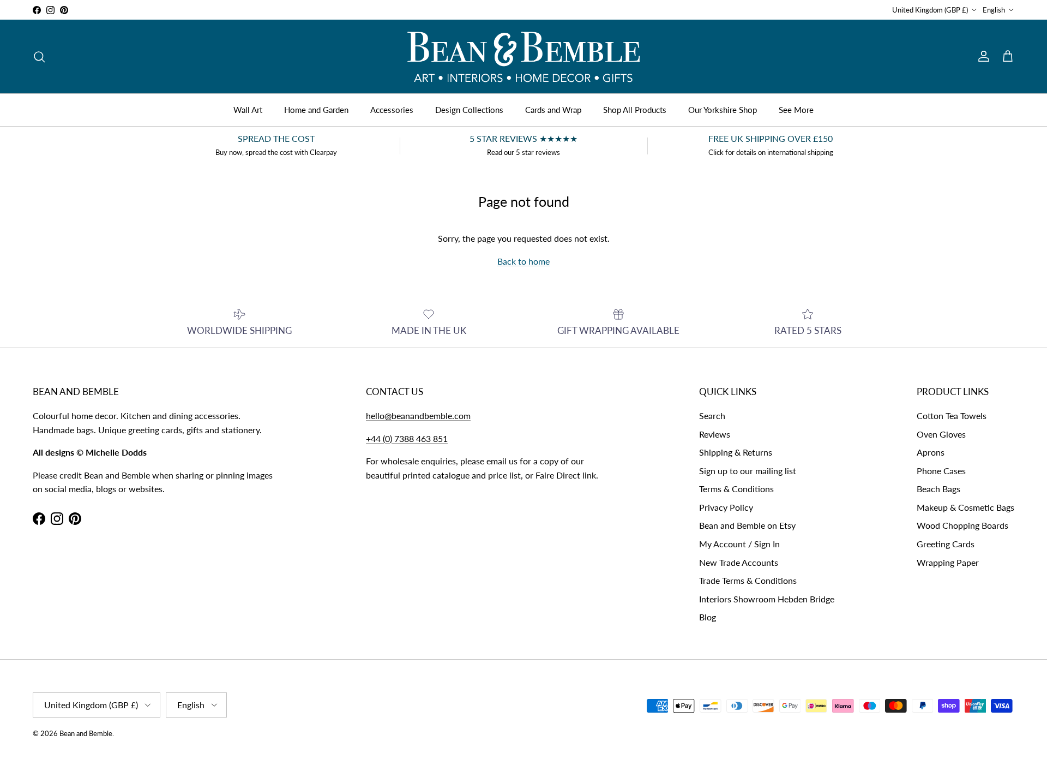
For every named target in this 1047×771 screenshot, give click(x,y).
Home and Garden (316, 110)
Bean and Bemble (85, 733)
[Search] (39, 56)
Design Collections (469, 110)
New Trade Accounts (738, 562)
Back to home (523, 261)
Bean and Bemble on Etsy (747, 525)
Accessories (391, 110)
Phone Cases (941, 470)
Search (712, 415)
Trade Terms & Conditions (748, 580)
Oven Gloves (941, 434)
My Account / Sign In (739, 544)
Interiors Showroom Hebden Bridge (766, 599)
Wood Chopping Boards (962, 525)
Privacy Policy (726, 507)
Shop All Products (634, 110)
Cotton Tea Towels (951, 415)
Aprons (930, 452)
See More (796, 110)
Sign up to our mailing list (747, 470)
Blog (707, 617)
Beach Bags (938, 488)
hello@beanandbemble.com (418, 415)
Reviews (714, 434)
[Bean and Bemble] (523, 56)
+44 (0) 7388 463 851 (407, 438)
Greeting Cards (945, 544)
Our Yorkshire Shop (722, 110)
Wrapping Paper (948, 562)
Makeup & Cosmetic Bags (965, 507)
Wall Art (247, 110)
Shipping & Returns (735, 452)
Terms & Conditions (736, 488)
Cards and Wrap (553, 110)
